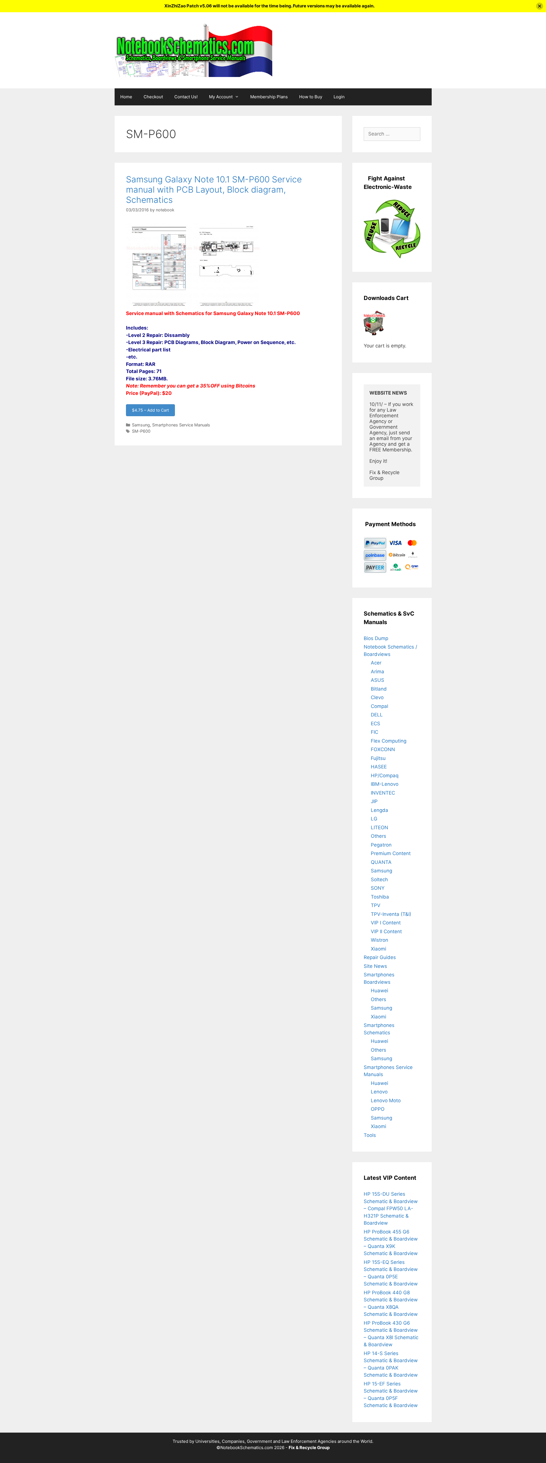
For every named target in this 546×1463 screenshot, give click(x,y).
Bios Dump (376, 638)
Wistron (379, 940)
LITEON (379, 827)
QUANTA (381, 862)
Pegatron (381, 845)
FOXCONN (383, 749)
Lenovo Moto (386, 1100)
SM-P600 (141, 431)
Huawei (379, 990)
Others (378, 836)
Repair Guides (380, 957)
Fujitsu (378, 758)
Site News (375, 966)
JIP (374, 801)
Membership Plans (269, 96)
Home (126, 96)
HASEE (379, 767)
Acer (376, 663)
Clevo (377, 697)
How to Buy (310, 96)
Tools (370, 1135)
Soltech (379, 879)
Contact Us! (186, 96)
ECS (375, 723)
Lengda (379, 810)
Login (339, 96)
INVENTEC (383, 793)
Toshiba (380, 897)
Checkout (153, 96)
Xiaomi (378, 949)
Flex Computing (388, 741)
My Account (221, 96)
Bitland (379, 689)
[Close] (539, 6)
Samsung (141, 424)
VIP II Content (386, 931)
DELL (377, 715)
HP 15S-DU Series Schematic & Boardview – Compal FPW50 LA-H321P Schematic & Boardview (391, 1208)
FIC (374, 732)
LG (374, 819)
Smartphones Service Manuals (181, 424)
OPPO (377, 1109)
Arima (377, 671)
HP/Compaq (384, 775)
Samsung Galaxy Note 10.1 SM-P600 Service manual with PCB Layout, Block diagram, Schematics (214, 189)
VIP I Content (386, 923)
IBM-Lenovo (384, 784)
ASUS (377, 680)
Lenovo (379, 1092)
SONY (377, 888)
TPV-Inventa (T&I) (391, 914)
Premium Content (391, 853)
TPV (375, 905)
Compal (379, 706)
